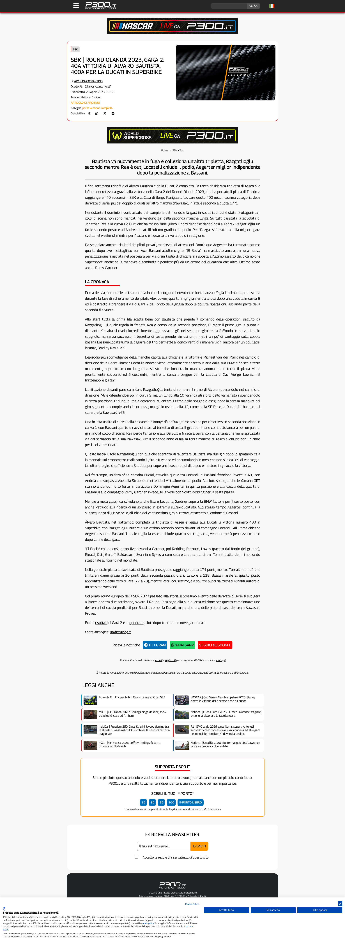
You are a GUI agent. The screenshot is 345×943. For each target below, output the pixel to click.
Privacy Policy (192, 904)
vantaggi (221, 660)
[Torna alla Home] (172, 889)
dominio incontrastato (124, 212)
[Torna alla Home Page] (98, 8)
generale (136, 623)
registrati (170, 660)
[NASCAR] (172, 33)
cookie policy (147, 923)
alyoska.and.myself (99, 86)
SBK (75, 49)
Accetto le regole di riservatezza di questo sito (176, 857)
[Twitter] (105, 113)
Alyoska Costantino (88, 81)
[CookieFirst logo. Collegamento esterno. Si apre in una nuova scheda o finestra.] (4, 909)
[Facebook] (89, 113)
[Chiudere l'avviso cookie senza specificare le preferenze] (340, 903)
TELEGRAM (157, 645)
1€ (143, 802)
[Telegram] (113, 113)
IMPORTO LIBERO (190, 802)
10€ (171, 802)
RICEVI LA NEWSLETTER (174, 834)
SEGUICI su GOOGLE (215, 645)
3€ (152, 802)
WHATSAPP (184, 645)
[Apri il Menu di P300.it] (76, 6)
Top (182, 150)
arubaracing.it (120, 632)
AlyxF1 (78, 86)
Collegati (76, 108)
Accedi (158, 660)
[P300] (172, 142)
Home (164, 150)
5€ (161, 802)
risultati (101, 623)
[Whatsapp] (97, 113)
